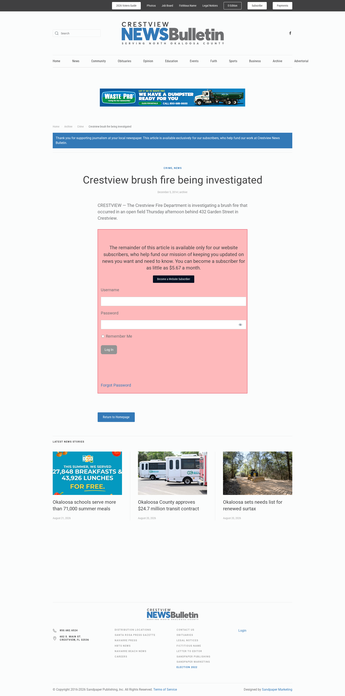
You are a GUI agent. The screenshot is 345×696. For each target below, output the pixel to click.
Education (171, 61)
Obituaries (124, 61)
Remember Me (118, 336)
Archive (277, 61)
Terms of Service (165, 689)
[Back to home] (172, 33)
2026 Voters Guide (126, 5)
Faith (213, 61)
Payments (282, 5)
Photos (151, 5)
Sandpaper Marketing (277, 689)
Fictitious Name (187, 5)
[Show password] (240, 324)
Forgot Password (116, 385)
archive (183, 192)
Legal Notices (210, 5)
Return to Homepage (116, 417)
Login (242, 630)
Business (255, 61)
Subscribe (257, 5)
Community (98, 61)
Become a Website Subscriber (173, 279)
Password (109, 313)
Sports (233, 61)
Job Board (167, 5)
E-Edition (232, 5)
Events (194, 61)
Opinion (148, 61)
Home (56, 61)
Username (110, 289)
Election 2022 (186, 667)
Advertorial (301, 61)
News (75, 61)
